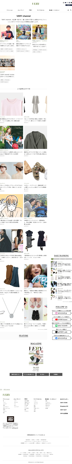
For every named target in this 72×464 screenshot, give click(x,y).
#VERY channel (8, 49)
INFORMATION (43, 439)
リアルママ (26, 411)
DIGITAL (33, 439)
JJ (20, 452)
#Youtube (7, 79)
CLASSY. (24, 452)
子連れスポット (27, 402)
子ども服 (26, 405)
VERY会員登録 (64, 413)
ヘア (15, 403)
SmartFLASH (25, 454)
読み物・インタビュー (54, 10)
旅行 (34, 405)
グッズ (26, 406)
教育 (25, 409)
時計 (4, 412)
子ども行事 (26, 408)
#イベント (3, 51)
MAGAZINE (28, 439)
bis (44, 452)
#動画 (2, 79)
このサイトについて (27, 441)
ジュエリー (5, 403)
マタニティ (5, 411)
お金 (34, 409)
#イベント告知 (10, 51)
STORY (33, 452)
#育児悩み (35, 49)
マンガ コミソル (45, 454)
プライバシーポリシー (37, 441)
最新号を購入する (15, 374)
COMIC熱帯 (32, 454)
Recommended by (41, 329)
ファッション (10, 10)
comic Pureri (38, 454)
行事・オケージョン (6, 408)
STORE (37, 439)
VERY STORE (63, 402)
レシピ (35, 400)
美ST (41, 452)
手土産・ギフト (36, 408)
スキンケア (16, 402)
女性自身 (19, 454)
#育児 (34, 51)
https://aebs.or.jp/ (15, 428)
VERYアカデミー (48, 403)
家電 (34, 411)
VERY (29, 452)
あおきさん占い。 (64, 399)
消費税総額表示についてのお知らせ (36, 435)
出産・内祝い (27, 403)
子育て (30, 10)
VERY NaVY (63, 410)
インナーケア (16, 406)
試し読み (42, 374)
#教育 (2, 49)
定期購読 (56, 374)
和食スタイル (49, 452)
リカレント (47, 406)
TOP (1, 389)
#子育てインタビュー (21, 49)
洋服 (4, 405)
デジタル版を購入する (29, 374)
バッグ (4, 402)
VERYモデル (47, 405)
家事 (34, 406)
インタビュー (47, 402)
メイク (15, 400)
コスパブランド (6, 406)
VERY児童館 (27, 400)
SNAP (4, 409)
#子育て (27, 51)
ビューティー (21, 10)
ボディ (15, 405)
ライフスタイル (40, 10)
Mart (37, 452)
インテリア (36, 402)
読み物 (46, 408)
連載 (46, 400)
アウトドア (36, 403)
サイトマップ (45, 441)
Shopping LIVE (64, 406)
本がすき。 (52, 454)
